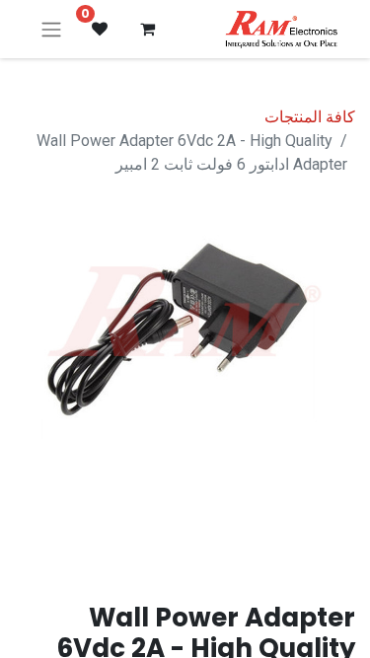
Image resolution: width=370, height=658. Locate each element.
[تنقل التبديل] (51, 29)
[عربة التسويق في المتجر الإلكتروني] (147, 28)
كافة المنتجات (309, 117)
